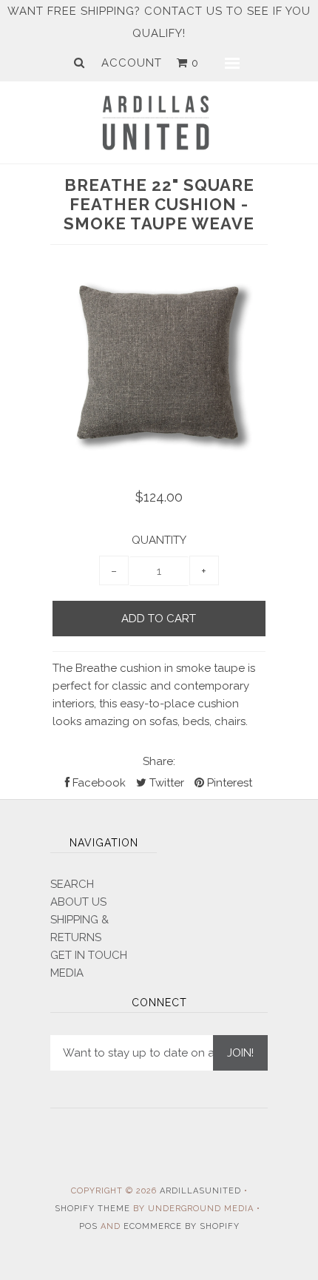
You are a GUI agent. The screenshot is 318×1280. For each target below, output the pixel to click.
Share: (159, 761)
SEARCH (72, 884)
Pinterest (228, 782)
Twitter (165, 782)
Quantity (159, 540)
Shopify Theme (92, 1208)
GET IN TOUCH (88, 955)
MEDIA (67, 973)
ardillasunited (200, 1191)
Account (131, 63)
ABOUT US (78, 902)
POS (88, 1226)
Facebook (98, 782)
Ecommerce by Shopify (182, 1226)
